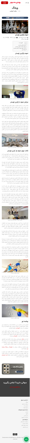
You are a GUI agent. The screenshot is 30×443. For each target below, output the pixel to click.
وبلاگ (27, 402)
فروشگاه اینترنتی (4, 3)
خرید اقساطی (25, 427)
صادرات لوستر (25, 423)
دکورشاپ (18, 328)
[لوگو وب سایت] (15, 2)
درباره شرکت (25, 407)
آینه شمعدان (5, 355)
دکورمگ (11, 347)
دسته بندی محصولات (23, 410)
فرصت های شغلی (24, 425)
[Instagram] (14, 434)
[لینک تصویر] (15, 17)
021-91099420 (15, 387)
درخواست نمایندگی (24, 421)
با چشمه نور (25, 419)
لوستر (27, 412)
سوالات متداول (25, 404)
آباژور (27, 413)
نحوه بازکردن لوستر (22, 45)
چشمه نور (24, 49)
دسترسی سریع (24, 400)
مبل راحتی (26, 415)
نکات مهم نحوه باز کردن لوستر (20, 48)
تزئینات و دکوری (25, 417)
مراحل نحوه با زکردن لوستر (20, 46)
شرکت (22, 339)
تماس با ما (26, 406)
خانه (19, 11)
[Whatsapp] (16, 434)
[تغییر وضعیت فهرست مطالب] (25, 43)
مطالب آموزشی (13, 11)
